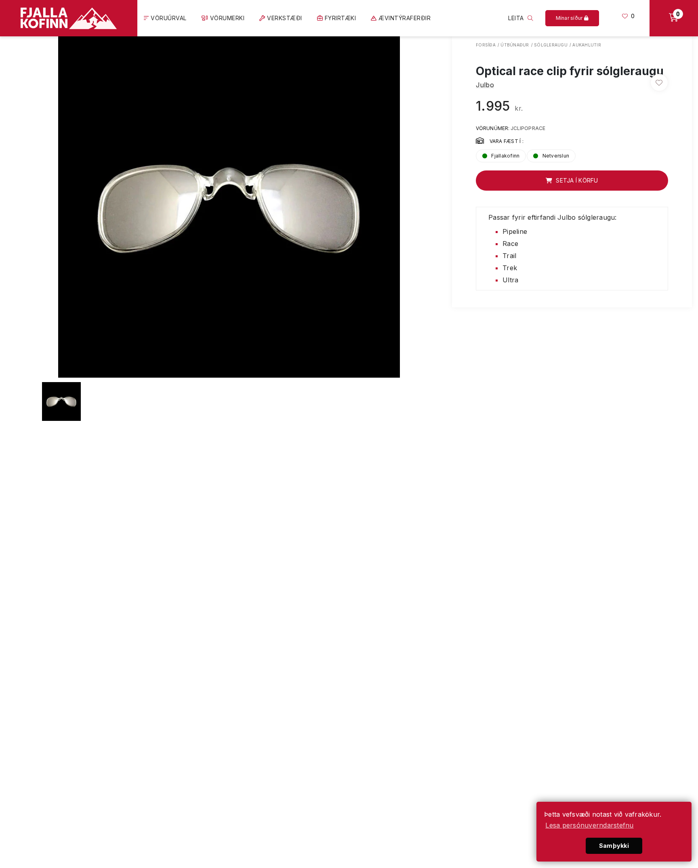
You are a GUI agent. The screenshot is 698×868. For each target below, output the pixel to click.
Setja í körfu (576, 180)
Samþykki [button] (614, 845)
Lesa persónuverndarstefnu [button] (589, 825)
